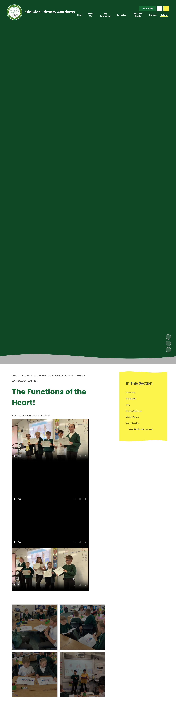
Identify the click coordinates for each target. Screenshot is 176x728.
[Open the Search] (166, 8)
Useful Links (147, 9)
